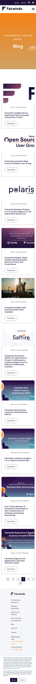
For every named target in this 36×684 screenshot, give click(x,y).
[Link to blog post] (18, 93)
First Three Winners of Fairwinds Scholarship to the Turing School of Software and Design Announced (16, 510)
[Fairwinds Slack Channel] (33, 2)
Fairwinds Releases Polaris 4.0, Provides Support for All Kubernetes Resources (18, 211)
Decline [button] (22, 680)
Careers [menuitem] (13, 632)
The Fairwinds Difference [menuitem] (15, 601)
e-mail (13, 644)
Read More (11, 123)
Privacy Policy (16, 668)
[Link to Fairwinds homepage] (12, 9)
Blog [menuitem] (12, 624)
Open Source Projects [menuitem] (15, 613)
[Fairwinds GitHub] (29, 2)
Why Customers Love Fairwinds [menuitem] (16, 619)
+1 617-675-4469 (16, 642)
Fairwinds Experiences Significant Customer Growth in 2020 (15, 561)
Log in (23, 3)
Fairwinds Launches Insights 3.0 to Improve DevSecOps (18, 459)
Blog (17, 3)
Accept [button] (14, 680)
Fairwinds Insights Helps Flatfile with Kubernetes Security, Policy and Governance (16, 261)
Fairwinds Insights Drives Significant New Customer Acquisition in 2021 (17, 115)
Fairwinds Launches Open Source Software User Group (18, 162)
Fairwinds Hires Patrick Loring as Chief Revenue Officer (16, 412)
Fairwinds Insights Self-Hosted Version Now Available (16, 310)
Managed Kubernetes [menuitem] (15, 607)
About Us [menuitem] (14, 628)
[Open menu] (33, 9)
